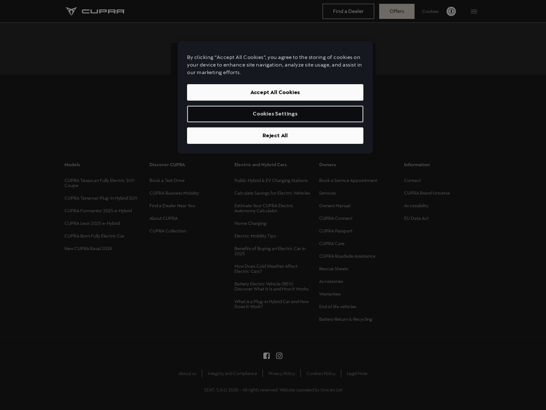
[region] (275, 97)
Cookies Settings (275, 114)
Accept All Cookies (275, 92)
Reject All (275, 135)
